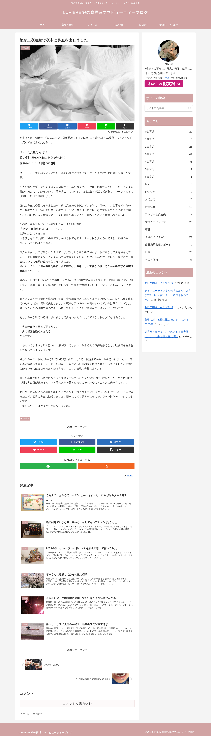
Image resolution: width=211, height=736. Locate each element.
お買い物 (168, 207)
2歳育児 (168, 146)
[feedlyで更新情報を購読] (48, 466)
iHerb (168, 184)
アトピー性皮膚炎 (168, 214)
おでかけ (168, 199)
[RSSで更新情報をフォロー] (106, 466)
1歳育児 (168, 139)
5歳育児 (168, 169)
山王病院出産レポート (168, 244)
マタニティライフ (168, 222)
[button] (189, 108)
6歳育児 (168, 176)
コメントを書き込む (77, 704)
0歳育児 (168, 131)
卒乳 (168, 229)
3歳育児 (168, 154)
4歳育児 (26, 419)
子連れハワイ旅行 (168, 237)
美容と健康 (168, 259)
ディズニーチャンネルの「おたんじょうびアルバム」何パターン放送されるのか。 (168, 295)
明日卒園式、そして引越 (159, 283)
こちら (166, 77)
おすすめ (168, 191)
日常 (168, 252)
